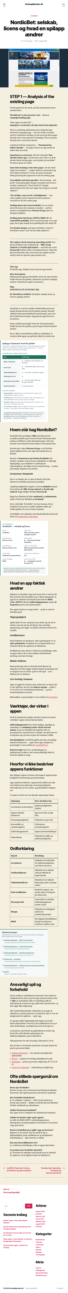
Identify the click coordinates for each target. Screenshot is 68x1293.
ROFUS (6, 972)
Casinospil (39, 1245)
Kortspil (38, 1250)
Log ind (38, 1268)
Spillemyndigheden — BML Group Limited (18, 940)
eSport (38, 1247)
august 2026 (40, 1211)
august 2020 (40, 1224)
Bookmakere (40, 1240)
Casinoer (34, 16)
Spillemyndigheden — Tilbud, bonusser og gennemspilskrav (24, 965)
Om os (6, 1189)
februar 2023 (40, 1216)
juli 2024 (39, 1214)
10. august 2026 (42, 41)
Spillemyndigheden (20, 1053)
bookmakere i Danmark (28, 517)
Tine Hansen (28, 41)
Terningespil (40, 1255)
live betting (53, 697)
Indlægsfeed (40, 1270)
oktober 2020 (40, 1221)
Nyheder (39, 1252)
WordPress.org (41, 1275)
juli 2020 (39, 1226)
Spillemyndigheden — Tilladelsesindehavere (19, 953)
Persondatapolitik (11, 1192)
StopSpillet (16, 1062)
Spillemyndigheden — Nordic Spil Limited (18, 946)
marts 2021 (40, 1219)
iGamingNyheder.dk (34, 4)
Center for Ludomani (20, 1067)
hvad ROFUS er (42, 745)
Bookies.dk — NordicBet (12, 959)
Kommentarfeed (41, 1273)
